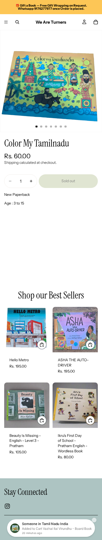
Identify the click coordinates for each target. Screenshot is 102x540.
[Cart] (95, 22)
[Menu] (6, 22)
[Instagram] (7, 506)
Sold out (68, 181)
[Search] (17, 22)
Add (46, 344)
